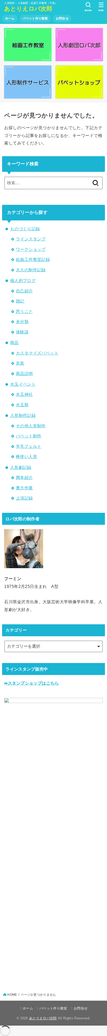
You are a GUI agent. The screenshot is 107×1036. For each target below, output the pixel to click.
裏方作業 (24, 488)
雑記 (20, 301)
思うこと (24, 311)
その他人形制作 (31, 425)
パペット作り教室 (35, 18)
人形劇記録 (20, 467)
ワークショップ (31, 249)
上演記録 (24, 498)
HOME (12, 994)
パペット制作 (28, 436)
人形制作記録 (23, 415)
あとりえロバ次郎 (28, 8)
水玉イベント (23, 384)
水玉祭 (22, 404)
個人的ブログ (23, 280)
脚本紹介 (24, 477)
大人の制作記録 (31, 269)
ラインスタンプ (31, 239)
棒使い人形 (26, 456)
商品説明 (24, 373)
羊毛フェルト (28, 446)
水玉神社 (24, 394)
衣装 (20, 363)
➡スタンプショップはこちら (31, 683)
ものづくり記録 (25, 228)
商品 (14, 342)
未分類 (22, 321)
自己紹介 (24, 290)
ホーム (10, 18)
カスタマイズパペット (37, 353)
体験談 (22, 332)
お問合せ (62, 18)
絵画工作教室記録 (33, 259)
